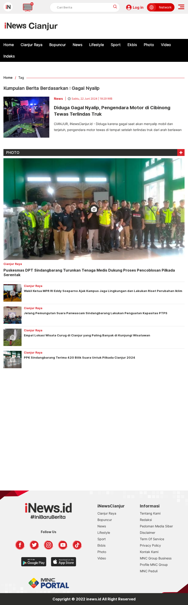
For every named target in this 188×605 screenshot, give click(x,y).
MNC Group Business (155, 558)
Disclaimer (147, 532)
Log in (138, 7)
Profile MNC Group (154, 565)
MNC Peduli (149, 571)
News (77, 44)
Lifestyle (96, 44)
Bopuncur (57, 44)
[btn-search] (115, 7)
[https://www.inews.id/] (31, 26)
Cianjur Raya (31, 44)
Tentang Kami (150, 513)
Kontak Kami (149, 552)
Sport (116, 44)
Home (8, 44)
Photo (149, 44)
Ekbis (132, 44)
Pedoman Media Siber (156, 526)
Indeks (9, 56)
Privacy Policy (150, 545)
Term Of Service (152, 539)
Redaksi (146, 520)
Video (166, 44)
